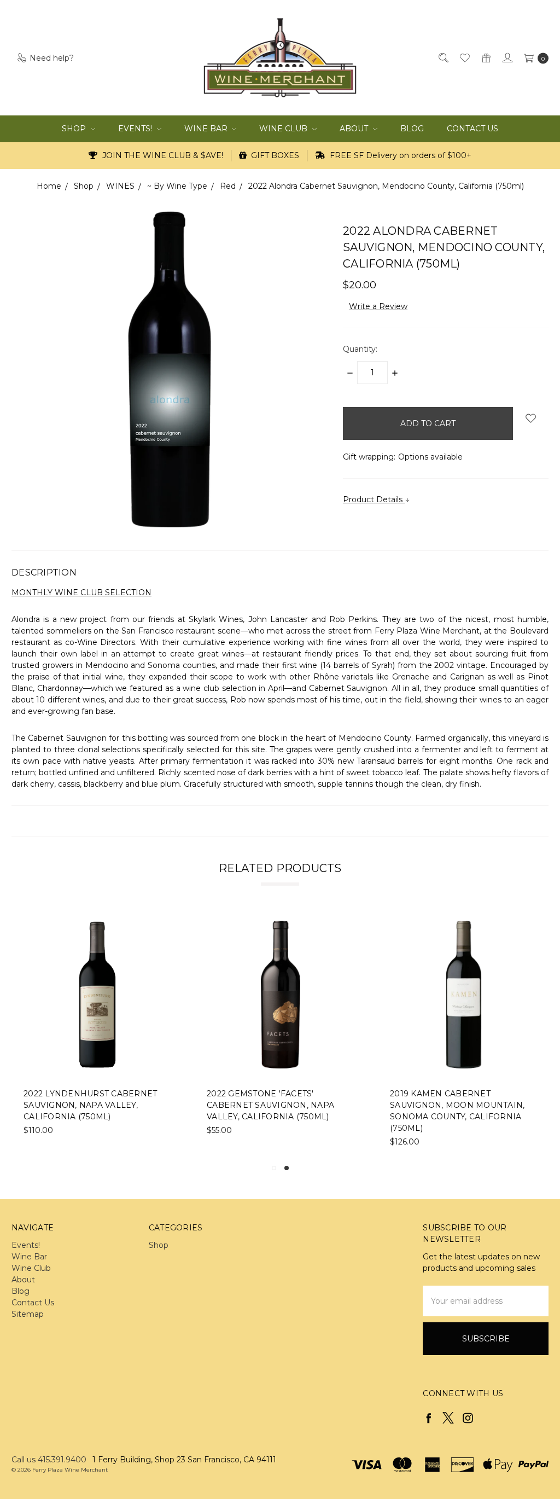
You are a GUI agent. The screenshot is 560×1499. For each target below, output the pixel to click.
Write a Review (378, 306)
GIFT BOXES (274, 155)
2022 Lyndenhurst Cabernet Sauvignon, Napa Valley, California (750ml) (90, 1105)
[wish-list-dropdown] (531, 418)
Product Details (374, 499)
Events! (136, 128)
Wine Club (284, 128)
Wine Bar (207, 128)
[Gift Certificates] (485, 57)
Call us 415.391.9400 (48, 1460)
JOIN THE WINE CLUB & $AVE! (161, 155)
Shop (75, 128)
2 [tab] (286, 1168)
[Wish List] (464, 57)
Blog (412, 128)
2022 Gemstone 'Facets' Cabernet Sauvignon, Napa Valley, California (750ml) (270, 1105)
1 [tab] (274, 1168)
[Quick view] (164, 928)
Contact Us (472, 128)
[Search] (442, 57)
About (355, 128)
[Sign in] (506, 57)
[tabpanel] (280, 1034)
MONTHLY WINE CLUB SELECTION (81, 592)
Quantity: (360, 349)
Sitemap (27, 1314)
